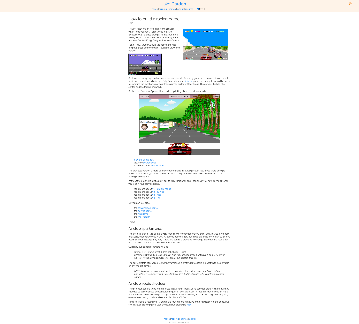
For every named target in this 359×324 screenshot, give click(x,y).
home (155, 9)
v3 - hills (156, 194)
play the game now (144, 159)
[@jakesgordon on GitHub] (200, 9)
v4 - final (156, 197)
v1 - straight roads (161, 189)
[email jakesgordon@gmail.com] (203, 9)
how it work (158, 165)
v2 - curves (158, 192)
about (180, 9)
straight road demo (148, 208)
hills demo (143, 214)
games (172, 9)
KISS (189, 304)
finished (189, 81)
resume (189, 9)
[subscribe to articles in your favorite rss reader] (350, 3)
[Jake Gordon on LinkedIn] (198, 9)
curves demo (145, 211)
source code (149, 162)
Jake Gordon (174, 3)
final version (144, 216)
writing (163, 9)
